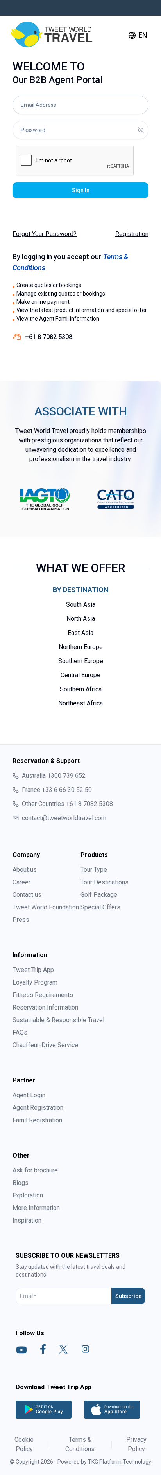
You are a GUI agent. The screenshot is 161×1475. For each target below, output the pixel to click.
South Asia (80, 604)
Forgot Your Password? (45, 234)
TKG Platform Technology (119, 1462)
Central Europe (80, 675)
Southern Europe (80, 661)
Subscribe (128, 1296)
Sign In (80, 190)
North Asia (80, 618)
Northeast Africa (80, 703)
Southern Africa (81, 689)
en (142, 35)
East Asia (80, 633)
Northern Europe (81, 647)
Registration (131, 234)
